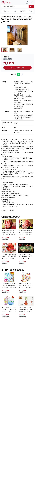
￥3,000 (22, 314)
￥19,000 (5, 237)
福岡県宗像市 (7, 59)
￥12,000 (22, 261)
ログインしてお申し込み (17, 68)
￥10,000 (5, 261)
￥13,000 (5, 290)
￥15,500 (5, 314)
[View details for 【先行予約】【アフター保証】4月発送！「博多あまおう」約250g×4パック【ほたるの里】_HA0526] (9, 248)
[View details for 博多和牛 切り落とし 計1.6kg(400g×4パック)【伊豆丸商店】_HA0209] (9, 224)
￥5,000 (22, 237)
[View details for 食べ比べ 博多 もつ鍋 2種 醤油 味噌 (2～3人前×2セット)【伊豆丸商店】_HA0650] (26, 248)
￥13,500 (22, 290)
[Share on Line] (18, 74)
